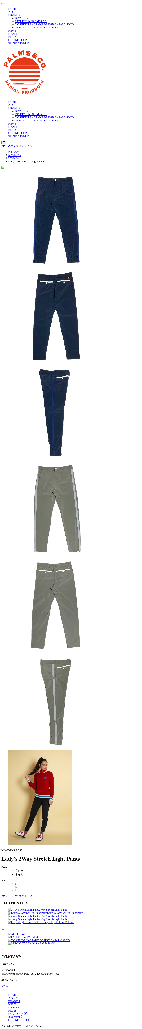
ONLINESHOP (17, 1020)
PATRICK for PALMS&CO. (31, 21)
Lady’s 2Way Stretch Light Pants (65, 912)
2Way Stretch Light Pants (53, 909)
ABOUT (13, 11)
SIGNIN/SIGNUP (18, 43)
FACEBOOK (16, 1013)
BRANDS (14, 15)
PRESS (12, 36)
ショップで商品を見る (19, 896)
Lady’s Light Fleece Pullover (58, 922)
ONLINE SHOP (17, 40)
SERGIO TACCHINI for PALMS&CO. (37, 27)
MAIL (4, 986)
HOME (12, 8)
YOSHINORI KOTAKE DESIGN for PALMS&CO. (45, 24)
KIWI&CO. (21, 18)
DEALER (14, 33)
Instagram (13, 1016)
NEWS (12, 30)
